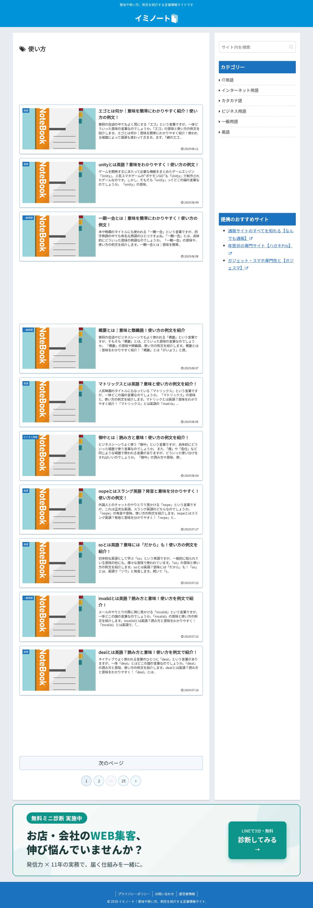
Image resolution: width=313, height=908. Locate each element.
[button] (291, 47)
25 (123, 781)
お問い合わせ (164, 893)
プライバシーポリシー (134, 893)
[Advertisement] (111, 77)
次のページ (111, 762)
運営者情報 (187, 893)
